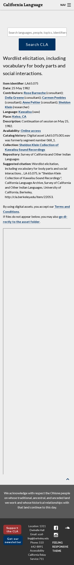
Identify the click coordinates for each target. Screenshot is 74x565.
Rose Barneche (35, 93)
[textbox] (38, 32)
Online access (31, 130)
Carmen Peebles (54, 97)
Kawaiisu (25, 112)
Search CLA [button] (37, 44)
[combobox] (37, 32)
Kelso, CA (19, 116)
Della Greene (14, 97)
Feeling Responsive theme (60, 546)
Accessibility (37, 550)
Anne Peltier (31, 102)
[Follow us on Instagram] (55, 535)
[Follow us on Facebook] (55, 527)
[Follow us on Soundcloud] (67, 527)
